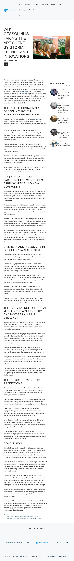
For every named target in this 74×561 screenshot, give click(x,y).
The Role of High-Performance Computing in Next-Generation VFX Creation (64, 95)
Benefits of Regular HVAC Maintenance (64, 144)
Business (28, 4)
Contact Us (32, 10)
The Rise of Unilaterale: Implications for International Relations (23, 518)
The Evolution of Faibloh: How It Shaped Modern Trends (22, 516)
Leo (5, 60)
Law (60, 4)
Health (53, 4)
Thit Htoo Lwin (16, 556)
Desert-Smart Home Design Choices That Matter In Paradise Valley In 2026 (64, 122)
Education (45, 4)
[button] (19, 15)
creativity (37, 119)
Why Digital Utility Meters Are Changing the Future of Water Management (63, 109)
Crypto (36, 4)
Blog (20, 4)
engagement (24, 91)
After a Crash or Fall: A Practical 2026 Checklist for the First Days (63, 134)
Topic (6, 64)
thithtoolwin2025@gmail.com (16, 542)
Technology (22, 10)
